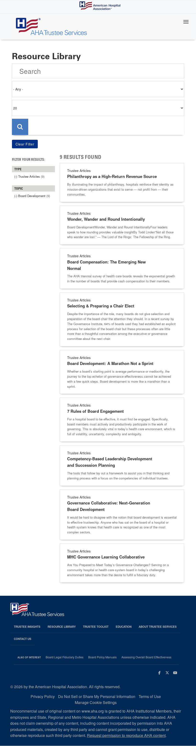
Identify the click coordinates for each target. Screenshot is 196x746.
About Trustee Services (158, 627)
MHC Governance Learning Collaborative (106, 557)
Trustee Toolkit (96, 627)
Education (123, 627)
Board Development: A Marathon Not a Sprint (110, 363)
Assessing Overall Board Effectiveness (146, 657)
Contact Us (22, 639)
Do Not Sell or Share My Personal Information (96, 696)
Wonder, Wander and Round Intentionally (106, 219)
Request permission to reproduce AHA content (126, 735)
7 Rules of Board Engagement (95, 411)
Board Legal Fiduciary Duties (64, 657)
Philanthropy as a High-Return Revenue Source (112, 176)
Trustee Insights (27, 627)
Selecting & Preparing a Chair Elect (100, 306)
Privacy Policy (43, 696)
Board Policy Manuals (102, 657)
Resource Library (62, 627)
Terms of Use (150, 696)
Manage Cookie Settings (96, 702)
